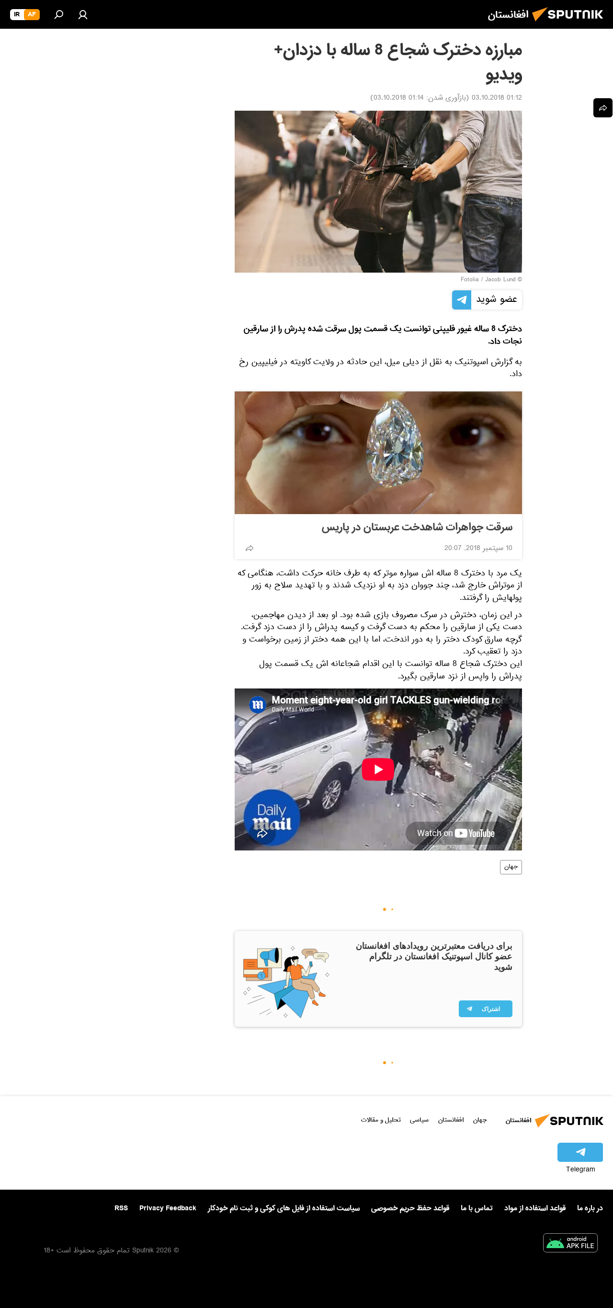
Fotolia (470, 280)
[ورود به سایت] (82, 14)
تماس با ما (477, 1208)
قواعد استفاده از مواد (535, 1208)
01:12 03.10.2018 (497, 98)
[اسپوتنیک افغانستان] (570, 24)
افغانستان (451, 1119)
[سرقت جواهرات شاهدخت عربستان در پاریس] (378, 452)
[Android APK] (570, 1244)
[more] (249, 548)
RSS (121, 1208)
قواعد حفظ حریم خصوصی (410, 1208)
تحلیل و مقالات (381, 1119)
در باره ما (590, 1208)
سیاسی (419, 1119)
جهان (511, 867)
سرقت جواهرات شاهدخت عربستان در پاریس (417, 527)
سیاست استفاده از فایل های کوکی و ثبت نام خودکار (284, 1208)
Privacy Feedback (167, 1208)
